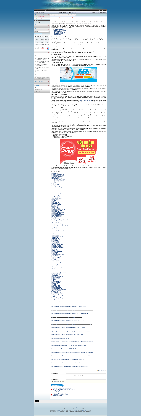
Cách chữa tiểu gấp (58, 33)
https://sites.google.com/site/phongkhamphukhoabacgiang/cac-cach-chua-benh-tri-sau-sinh (69, 313)
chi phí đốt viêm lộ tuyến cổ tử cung (58, 289)
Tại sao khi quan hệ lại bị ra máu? (59, 396)
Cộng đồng (99, 12)
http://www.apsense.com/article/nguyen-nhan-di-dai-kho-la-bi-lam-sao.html (66, 362)
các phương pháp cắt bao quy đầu (58, 230)
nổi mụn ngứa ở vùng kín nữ (57, 229)
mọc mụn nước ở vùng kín (57, 268)
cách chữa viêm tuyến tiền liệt (57, 180)
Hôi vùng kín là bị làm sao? (58, 398)
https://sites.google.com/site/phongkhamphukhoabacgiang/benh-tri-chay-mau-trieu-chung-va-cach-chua (72, 310)
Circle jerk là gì (57, 34)
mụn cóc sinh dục (55, 221)
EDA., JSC (71, 406)
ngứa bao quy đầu (55, 199)
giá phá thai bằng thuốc (56, 290)
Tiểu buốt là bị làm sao (59, 29)
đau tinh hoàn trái (55, 191)
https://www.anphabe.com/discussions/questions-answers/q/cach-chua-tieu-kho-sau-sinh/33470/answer (72, 355)
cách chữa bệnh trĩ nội (56, 303)
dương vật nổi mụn (55, 189)
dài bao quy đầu (54, 188)
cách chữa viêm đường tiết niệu (58, 179)
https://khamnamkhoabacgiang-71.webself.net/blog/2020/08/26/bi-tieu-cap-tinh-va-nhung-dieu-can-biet (72, 341)
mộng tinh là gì (54, 173)
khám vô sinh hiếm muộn (56, 210)
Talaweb (75, 410)
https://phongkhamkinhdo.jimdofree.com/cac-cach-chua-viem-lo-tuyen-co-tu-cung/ (67, 320)
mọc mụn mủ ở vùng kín (56, 216)
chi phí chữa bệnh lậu (55, 257)
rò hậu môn (53, 279)
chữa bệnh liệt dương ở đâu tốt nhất (59, 224)
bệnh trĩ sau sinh (54, 283)
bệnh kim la (53, 201)
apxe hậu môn (54, 249)
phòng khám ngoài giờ (56, 287)
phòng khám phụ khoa (56, 213)
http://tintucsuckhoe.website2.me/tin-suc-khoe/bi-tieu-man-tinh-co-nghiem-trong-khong (68, 345)
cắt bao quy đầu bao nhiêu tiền (57, 174)
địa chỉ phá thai (54, 261)
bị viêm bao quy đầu (55, 177)
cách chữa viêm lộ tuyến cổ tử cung (58, 272)
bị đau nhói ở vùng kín (56, 204)
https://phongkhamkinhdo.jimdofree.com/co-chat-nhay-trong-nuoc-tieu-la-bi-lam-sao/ (68, 327)
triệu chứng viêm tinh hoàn (57, 244)
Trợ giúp (104, 12)
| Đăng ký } (104, 10)
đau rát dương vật (55, 197)
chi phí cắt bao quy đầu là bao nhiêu (58, 232)
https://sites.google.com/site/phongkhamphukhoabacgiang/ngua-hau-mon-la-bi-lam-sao (68, 306)
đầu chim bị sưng (55, 205)
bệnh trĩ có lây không (55, 285)
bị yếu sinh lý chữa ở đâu (56, 178)
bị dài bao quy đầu (55, 183)
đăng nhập (56, 381)
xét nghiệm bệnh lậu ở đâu (56, 220)
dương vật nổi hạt (55, 202)
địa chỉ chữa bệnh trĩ (55, 184)
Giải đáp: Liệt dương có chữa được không (43, 68)
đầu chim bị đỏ (54, 192)
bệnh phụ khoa (54, 185)
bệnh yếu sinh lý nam (55, 278)
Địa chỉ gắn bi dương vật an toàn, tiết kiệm (42, 65)
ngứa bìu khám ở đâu (55, 203)
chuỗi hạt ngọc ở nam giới (56, 274)
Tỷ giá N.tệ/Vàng (38, 34)
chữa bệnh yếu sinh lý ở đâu (57, 236)
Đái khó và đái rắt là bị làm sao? (42, 71)
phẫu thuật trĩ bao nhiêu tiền (57, 262)
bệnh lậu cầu (54, 217)
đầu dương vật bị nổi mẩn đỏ (57, 195)
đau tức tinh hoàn (55, 237)
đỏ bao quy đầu (54, 206)
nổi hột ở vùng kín (55, 211)
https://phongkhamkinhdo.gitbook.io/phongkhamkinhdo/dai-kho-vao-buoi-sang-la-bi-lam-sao (69, 366)
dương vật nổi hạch (55, 286)
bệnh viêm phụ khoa (55, 277)
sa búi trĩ (53, 248)
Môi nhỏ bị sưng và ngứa (57, 395)
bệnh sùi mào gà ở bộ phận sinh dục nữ (59, 219)
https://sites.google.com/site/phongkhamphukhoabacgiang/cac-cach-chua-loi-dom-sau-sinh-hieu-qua (71, 324)
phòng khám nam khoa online (57, 214)
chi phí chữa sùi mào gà (56, 258)
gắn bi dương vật (55, 235)
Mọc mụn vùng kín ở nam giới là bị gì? (60, 394)
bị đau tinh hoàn (54, 270)
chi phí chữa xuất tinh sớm (57, 294)
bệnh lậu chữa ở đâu (55, 239)
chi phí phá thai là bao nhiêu (57, 260)
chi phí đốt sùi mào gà (56, 218)
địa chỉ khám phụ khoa (56, 266)
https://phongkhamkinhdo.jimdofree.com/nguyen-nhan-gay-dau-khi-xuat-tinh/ (66, 317)
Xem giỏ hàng (41, 16)
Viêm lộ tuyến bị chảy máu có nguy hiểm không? (43, 62)
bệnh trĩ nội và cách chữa (56, 246)
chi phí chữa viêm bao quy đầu (57, 234)
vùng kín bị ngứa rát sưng (56, 233)
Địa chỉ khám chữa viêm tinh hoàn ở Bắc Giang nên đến (64, 389)
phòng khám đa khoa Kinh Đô (86, 100)
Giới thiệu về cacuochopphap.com (41, 56)
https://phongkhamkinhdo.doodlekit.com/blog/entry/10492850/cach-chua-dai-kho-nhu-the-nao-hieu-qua (72, 352)
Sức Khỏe (38, 22)
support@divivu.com (77, 407)
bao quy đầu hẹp (54, 255)
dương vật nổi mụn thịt (56, 193)
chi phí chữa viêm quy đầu (56, 187)
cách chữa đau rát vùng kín (57, 271)
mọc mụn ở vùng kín (55, 208)
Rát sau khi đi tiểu (58, 31)
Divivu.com (94, 12)
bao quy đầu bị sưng (55, 196)
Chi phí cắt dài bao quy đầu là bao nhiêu (43, 75)
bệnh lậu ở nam (54, 252)
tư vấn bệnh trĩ (54, 291)
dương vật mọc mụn (55, 263)
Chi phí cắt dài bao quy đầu (60, 30)
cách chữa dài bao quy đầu (57, 176)
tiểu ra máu (53, 284)
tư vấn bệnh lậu (54, 296)
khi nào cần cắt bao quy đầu (57, 276)
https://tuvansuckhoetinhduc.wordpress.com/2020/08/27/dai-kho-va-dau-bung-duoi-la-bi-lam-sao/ (70, 348)
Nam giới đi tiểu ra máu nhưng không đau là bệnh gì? (43, 59)
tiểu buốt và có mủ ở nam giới (57, 212)
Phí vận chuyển (46, 34)
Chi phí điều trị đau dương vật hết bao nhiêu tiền (43, 78)
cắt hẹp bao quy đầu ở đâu (56, 223)
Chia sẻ (103, 370)
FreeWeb (60, 410)
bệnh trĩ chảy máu (55, 259)
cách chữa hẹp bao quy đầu (57, 300)
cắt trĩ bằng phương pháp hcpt (57, 254)
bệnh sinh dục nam (55, 226)
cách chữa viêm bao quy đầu (57, 175)
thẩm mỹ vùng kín (55, 238)
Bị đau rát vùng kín (56, 390)
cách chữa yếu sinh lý (56, 181)
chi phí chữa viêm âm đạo (56, 288)
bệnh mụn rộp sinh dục (56, 245)
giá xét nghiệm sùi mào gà (56, 222)
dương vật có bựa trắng (56, 198)
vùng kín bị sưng (54, 228)
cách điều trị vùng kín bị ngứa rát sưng (59, 264)
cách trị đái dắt (54, 275)
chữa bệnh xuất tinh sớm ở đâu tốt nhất (59, 225)
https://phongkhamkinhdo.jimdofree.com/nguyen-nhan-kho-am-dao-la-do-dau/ (67, 334)
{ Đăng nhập (99, 10)
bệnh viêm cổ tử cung (56, 273)
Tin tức (52, 14)
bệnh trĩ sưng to (54, 269)
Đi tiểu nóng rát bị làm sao (59, 32)
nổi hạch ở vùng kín (55, 282)
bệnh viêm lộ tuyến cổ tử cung (57, 293)
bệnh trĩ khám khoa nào (56, 292)
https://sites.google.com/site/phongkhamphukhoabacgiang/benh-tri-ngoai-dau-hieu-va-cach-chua (70, 331)
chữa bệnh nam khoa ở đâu (57, 182)
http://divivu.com (66, 407)
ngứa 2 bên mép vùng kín (56, 215)
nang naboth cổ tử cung (56, 281)
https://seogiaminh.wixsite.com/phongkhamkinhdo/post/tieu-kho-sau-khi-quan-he (67, 359)
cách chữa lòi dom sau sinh (57, 295)
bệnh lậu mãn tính (55, 241)
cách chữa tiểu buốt (55, 301)
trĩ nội (52, 280)
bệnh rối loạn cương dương (57, 256)
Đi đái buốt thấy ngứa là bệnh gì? (59, 393)
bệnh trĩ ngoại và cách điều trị (57, 247)
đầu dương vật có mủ (55, 194)
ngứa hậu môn (54, 250)
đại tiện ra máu (54, 240)
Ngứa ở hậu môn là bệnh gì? (58, 391)
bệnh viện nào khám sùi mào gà (58, 209)
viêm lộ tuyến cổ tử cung (56, 267)
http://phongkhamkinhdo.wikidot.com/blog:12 (60, 338)
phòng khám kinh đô (55, 186)
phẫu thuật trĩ (54, 253)
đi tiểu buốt (53, 200)
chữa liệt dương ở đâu (56, 299)
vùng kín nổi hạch (55, 207)
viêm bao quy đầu (55, 242)
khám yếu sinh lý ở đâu (56, 297)
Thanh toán (40, 18)
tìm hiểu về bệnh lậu (55, 243)
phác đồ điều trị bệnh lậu (56, 251)
